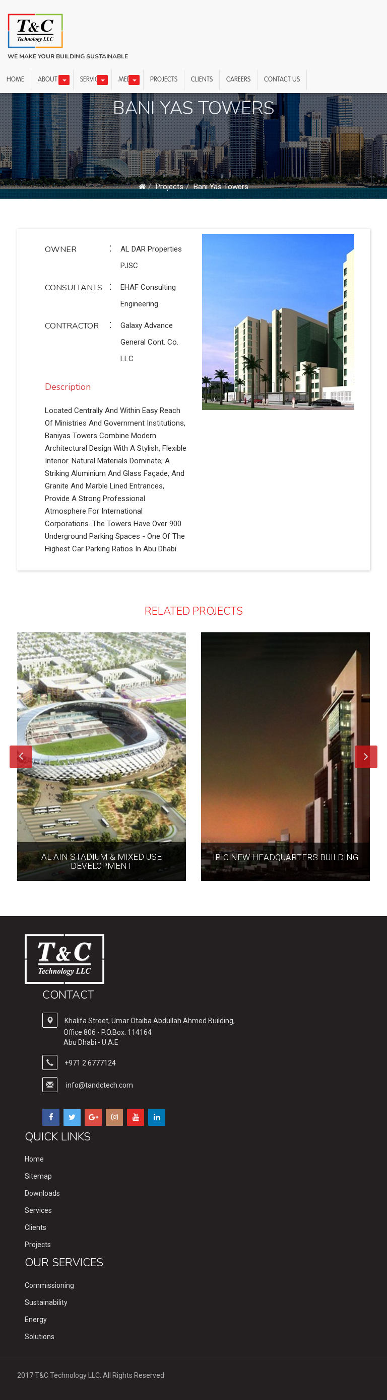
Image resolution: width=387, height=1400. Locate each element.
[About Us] (64, 80)
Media (127, 79)
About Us (52, 79)
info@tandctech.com (99, 1085)
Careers (238, 79)
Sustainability (46, 1302)
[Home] (142, 186)
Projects (163, 79)
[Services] (102, 80)
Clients (202, 79)
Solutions (39, 1337)
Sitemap (38, 1176)
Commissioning (49, 1285)
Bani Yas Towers (221, 186)
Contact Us (282, 79)
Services (92, 79)
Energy (36, 1319)
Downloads (42, 1193)
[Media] (134, 80)
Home (15, 79)
